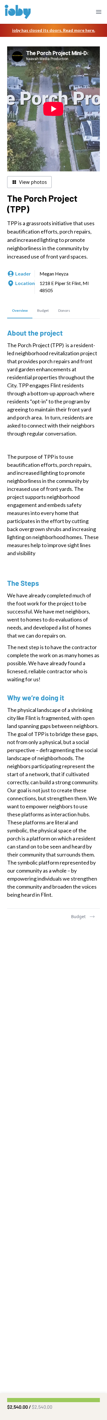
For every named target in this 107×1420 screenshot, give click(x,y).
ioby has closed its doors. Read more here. (53, 30)
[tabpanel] (53, 613)
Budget (78, 916)
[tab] (19, 310)
